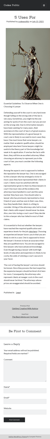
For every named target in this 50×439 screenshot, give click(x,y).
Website (7, 408)
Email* (6, 397)
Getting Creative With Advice (25, 308)
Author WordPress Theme (18, 437)
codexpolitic (23, 21)
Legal (18, 292)
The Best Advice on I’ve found (25, 317)
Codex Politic (11, 5)
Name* (7, 387)
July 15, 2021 (38, 21)
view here (33, 231)
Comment (8, 359)
